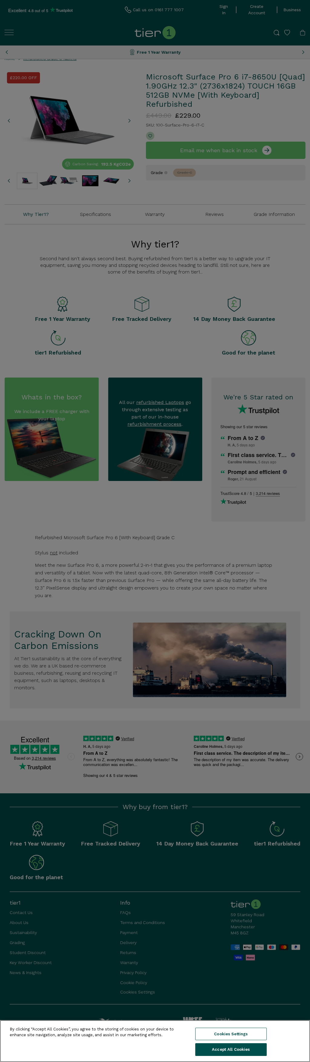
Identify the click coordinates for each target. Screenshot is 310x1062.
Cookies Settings (231, 1034)
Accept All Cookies (231, 1049)
